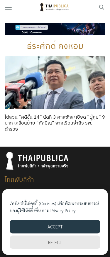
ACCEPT (55, 226)
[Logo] (55, 7)
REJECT (55, 242)
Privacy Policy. (63, 210)
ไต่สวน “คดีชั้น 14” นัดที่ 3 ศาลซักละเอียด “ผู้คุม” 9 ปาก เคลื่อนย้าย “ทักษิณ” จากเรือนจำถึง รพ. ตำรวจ (55, 123)
